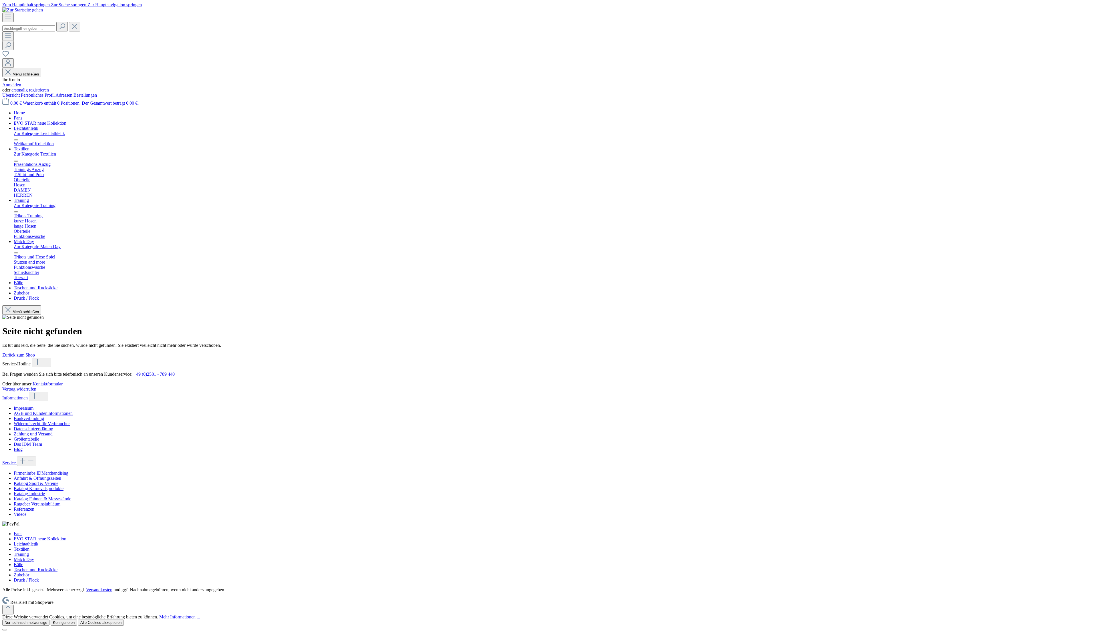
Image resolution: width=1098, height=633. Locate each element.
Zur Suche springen (69, 4)
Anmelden (11, 84)
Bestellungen (85, 95)
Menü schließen (26, 74)
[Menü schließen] (16, 140)
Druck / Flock (26, 580)
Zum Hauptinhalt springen (26, 4)
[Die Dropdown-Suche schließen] (74, 26)
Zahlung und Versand (33, 433)
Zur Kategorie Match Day (37, 246)
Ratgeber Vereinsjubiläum (37, 503)
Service (9, 462)
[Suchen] (62, 26)
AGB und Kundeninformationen (43, 413)
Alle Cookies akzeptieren (101, 622)
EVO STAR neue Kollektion (40, 538)
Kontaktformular (47, 383)
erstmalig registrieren (30, 89)
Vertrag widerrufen (19, 389)
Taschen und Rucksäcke (35, 569)
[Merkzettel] (5, 55)
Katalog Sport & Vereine (36, 483)
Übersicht (11, 95)
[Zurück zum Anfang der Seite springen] (8, 609)
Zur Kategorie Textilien (35, 154)
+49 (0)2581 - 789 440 (154, 374)
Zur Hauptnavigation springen (114, 4)
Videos (20, 514)
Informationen (15, 397)
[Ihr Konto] (8, 63)
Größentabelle (26, 439)
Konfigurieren (64, 622)
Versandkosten (99, 589)
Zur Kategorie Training (34, 205)
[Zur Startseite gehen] (22, 9)
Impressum (23, 408)
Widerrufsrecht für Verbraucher (42, 423)
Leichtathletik (26, 544)
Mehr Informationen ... (179, 616)
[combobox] (28, 28)
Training (21, 554)
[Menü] (8, 17)
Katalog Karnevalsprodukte (38, 488)
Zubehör (21, 574)
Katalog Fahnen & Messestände (42, 498)
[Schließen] (4, 629)
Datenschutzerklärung (33, 428)
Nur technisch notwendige (26, 622)
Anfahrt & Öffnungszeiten (37, 478)
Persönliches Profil (38, 95)
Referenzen (24, 509)
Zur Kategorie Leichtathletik (39, 133)
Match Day (24, 559)
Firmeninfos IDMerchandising (41, 473)
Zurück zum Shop (18, 355)
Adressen (64, 95)
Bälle (18, 564)
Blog (18, 449)
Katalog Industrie (29, 493)
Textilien (21, 549)
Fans (18, 533)
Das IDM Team (28, 444)
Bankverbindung (29, 418)
